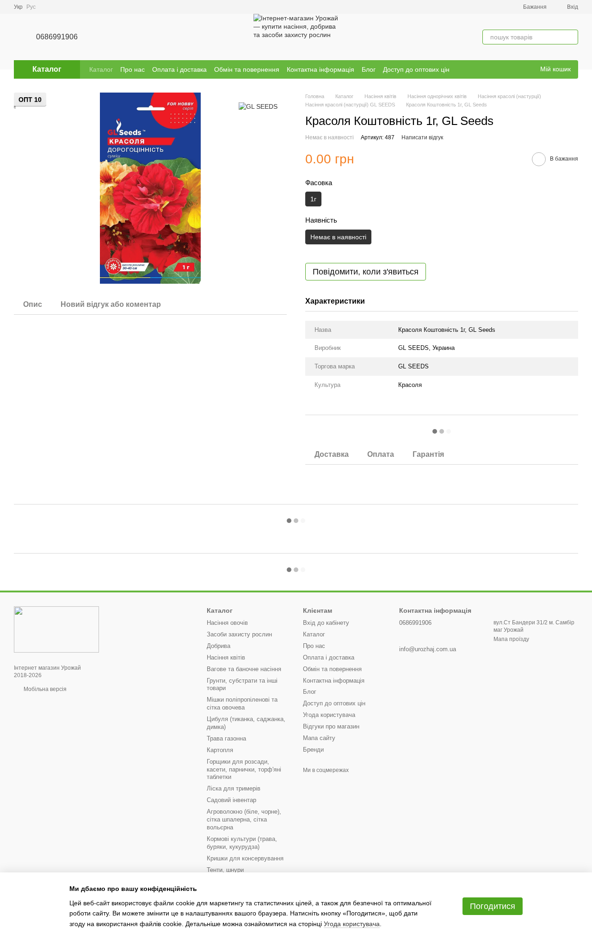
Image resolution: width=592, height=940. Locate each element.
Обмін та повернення (246, 69)
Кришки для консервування (245, 858)
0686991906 (57, 37)
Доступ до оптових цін (416, 69)
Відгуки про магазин (331, 726)
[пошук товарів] (570, 37)
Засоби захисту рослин (239, 634)
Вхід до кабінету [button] (326, 622)
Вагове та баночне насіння (244, 669)
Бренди (313, 749)
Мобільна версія (44, 689)
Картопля (220, 750)
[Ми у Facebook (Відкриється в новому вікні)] (514, 69)
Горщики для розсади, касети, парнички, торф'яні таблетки (244, 769)
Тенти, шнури (225, 869)
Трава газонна (226, 738)
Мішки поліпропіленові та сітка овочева (242, 703)
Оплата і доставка (179, 69)
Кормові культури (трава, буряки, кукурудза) (242, 842)
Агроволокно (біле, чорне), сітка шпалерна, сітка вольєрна (244, 819)
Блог (369, 69)
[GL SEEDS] (258, 106)
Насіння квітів (226, 657)
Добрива (218, 645)
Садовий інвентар (231, 800)
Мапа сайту (319, 738)
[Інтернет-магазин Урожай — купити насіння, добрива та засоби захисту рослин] (56, 629)
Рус (31, 7)
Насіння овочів (227, 622)
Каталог (101, 69)
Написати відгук (422, 137)
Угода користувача (329, 714)
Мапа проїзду (511, 639)
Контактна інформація (320, 69)
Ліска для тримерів (233, 788)
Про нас (132, 69)
